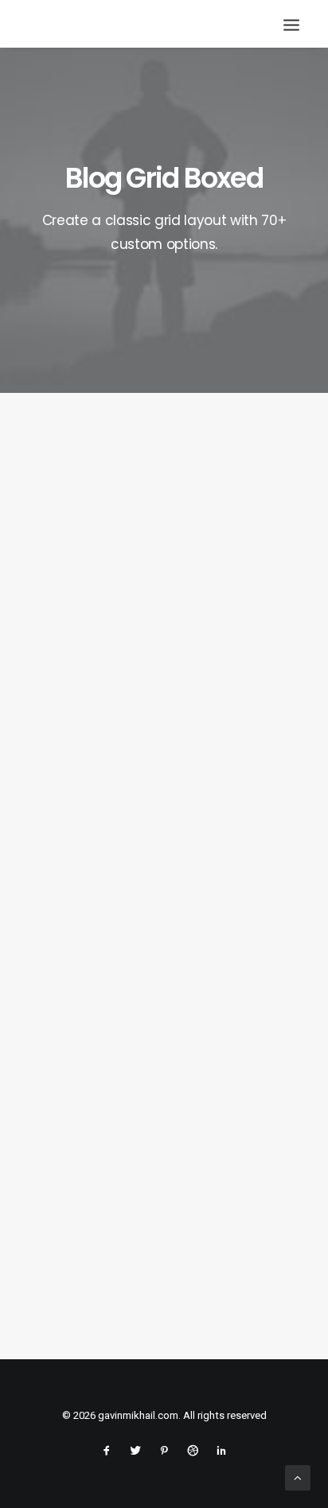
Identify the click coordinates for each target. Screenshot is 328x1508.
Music (251, 458)
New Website (96, 1258)
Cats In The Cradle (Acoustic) (146, 960)
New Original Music (114, 662)
